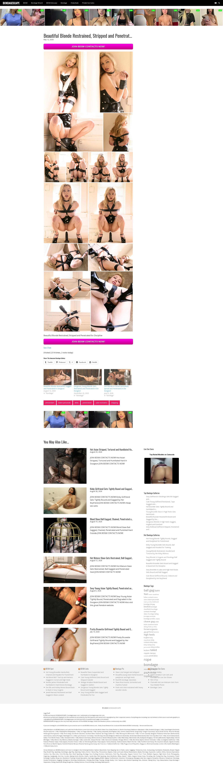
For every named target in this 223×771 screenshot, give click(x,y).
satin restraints (101, 403)
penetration (87, 403)
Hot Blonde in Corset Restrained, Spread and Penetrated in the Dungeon (116, 388)
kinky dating (147, 645)
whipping (155, 676)
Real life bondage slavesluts (126, 680)
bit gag (152, 604)
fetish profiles (152, 627)
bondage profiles (149, 619)
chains (158, 619)
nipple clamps (150, 653)
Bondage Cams (156, 687)
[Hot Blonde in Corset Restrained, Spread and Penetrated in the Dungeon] (118, 377)
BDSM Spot (50, 668)
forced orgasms (150, 629)
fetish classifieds (149, 624)
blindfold (147, 607)
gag (145, 632)
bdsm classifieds (154, 594)
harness (156, 632)
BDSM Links (84, 668)
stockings (148, 669)
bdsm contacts (149, 597)
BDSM (25, 3)
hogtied (146, 638)
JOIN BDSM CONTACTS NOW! (88, 46)
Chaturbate (75, 3)
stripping (114, 403)
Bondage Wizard (37, 3)
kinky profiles (155, 647)
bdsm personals (64, 403)
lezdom (146, 650)
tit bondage (152, 673)
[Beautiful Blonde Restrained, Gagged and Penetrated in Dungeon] (58, 377)
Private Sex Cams (88, 3)
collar (157, 622)
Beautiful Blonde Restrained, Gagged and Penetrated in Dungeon (57, 387)
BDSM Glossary (51, 3)
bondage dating (153, 614)
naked (153, 650)
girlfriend (150, 632)
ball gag (149, 590)
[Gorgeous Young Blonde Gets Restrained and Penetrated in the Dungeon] (88, 377)
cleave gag (149, 621)
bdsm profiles (148, 602)
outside (146, 656)
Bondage (64, 3)
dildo (77, 403)
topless (148, 676)
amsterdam (49, 403)
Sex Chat (47, 347)
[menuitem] (25, 3)
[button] (65, 82)
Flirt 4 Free (154, 680)
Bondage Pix (119, 668)
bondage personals (149, 616)
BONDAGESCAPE (114, 708)
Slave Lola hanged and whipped (127, 672)
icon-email (216, 3)
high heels (149, 634)
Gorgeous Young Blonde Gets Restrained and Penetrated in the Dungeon (86, 388)
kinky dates (153, 642)
